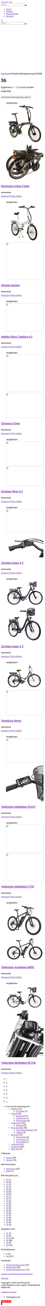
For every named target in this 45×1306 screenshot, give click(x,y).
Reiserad (20, 1125)
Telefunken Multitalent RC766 (18, 1062)
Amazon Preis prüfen (11, 196)
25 (7, 1180)
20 (7, 1245)
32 (7, 1187)
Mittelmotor (11, 1267)
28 (7, 1240)
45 (7, 1203)
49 (7, 1213)
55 (7, 1222)
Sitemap (4, 1278)
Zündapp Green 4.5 (12, 562)
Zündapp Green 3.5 (12, 646)
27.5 (8, 1238)
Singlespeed (21, 1120)
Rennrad (9, 16)
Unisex (9, 1158)
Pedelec (9, 11)
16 (7, 1233)
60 (7, 1224)
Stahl (8, 1171)
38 (7, 1191)
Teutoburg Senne (11, 720)
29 (7, 1243)
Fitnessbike (21, 1137)
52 (7, 1217)
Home (8, 9)
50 (7, 1215)
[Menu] (2, 20)
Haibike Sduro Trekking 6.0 (16, 336)
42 (7, 1196)
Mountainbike (12, 14)
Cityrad (14, 1113)
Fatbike (19, 1132)
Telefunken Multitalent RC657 (18, 806)
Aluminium (11, 1169)
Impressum (6, 1274)
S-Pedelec (20, 1111)
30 (7, 1182)
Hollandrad (21, 1118)
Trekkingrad (16, 1123)
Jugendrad (15, 1144)
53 (7, 1220)
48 (7, 1210)
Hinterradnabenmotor (15, 1265)
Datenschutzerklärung (22, 1274)
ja (7, 1254)
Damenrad (15, 1146)
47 (7, 1208)
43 (7, 1199)
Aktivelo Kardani (10, 285)
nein (8, 1256)
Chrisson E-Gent (10, 423)
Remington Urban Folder (15, 186)
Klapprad (20, 1116)
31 (7, 1184)
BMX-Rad (15, 1149)
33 (7, 1189)
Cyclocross (21, 1139)
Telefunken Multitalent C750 (17, 886)
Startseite (6, 73)
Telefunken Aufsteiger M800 (17, 967)
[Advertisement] (22, 48)
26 (7, 1236)
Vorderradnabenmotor (15, 1269)
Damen (9, 1160)
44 (7, 1201)
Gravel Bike (21, 1142)
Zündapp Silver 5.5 (12, 491)
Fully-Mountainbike (24, 1130)
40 (7, 1194)
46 (7, 1206)
